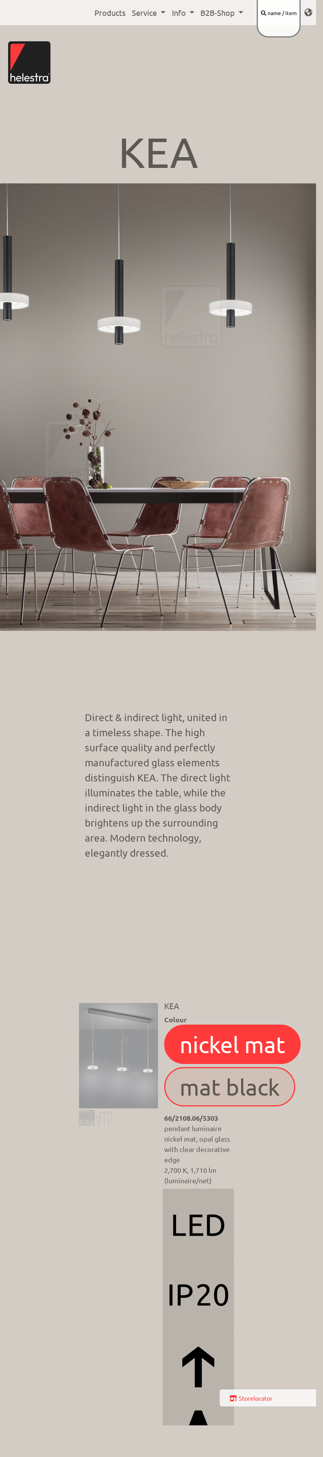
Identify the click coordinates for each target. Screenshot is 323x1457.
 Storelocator (251, 1398)
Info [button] (180, 12)
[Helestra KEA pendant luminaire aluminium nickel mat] (87, 1118)
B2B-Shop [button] (218, 12)
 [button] (308, 12)
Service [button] (145, 12)
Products (110, 12)
